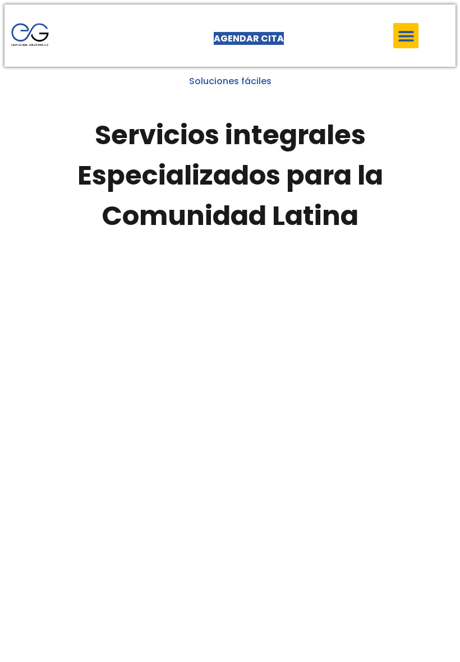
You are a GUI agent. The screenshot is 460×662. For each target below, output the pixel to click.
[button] (405, 35)
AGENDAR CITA (249, 38)
